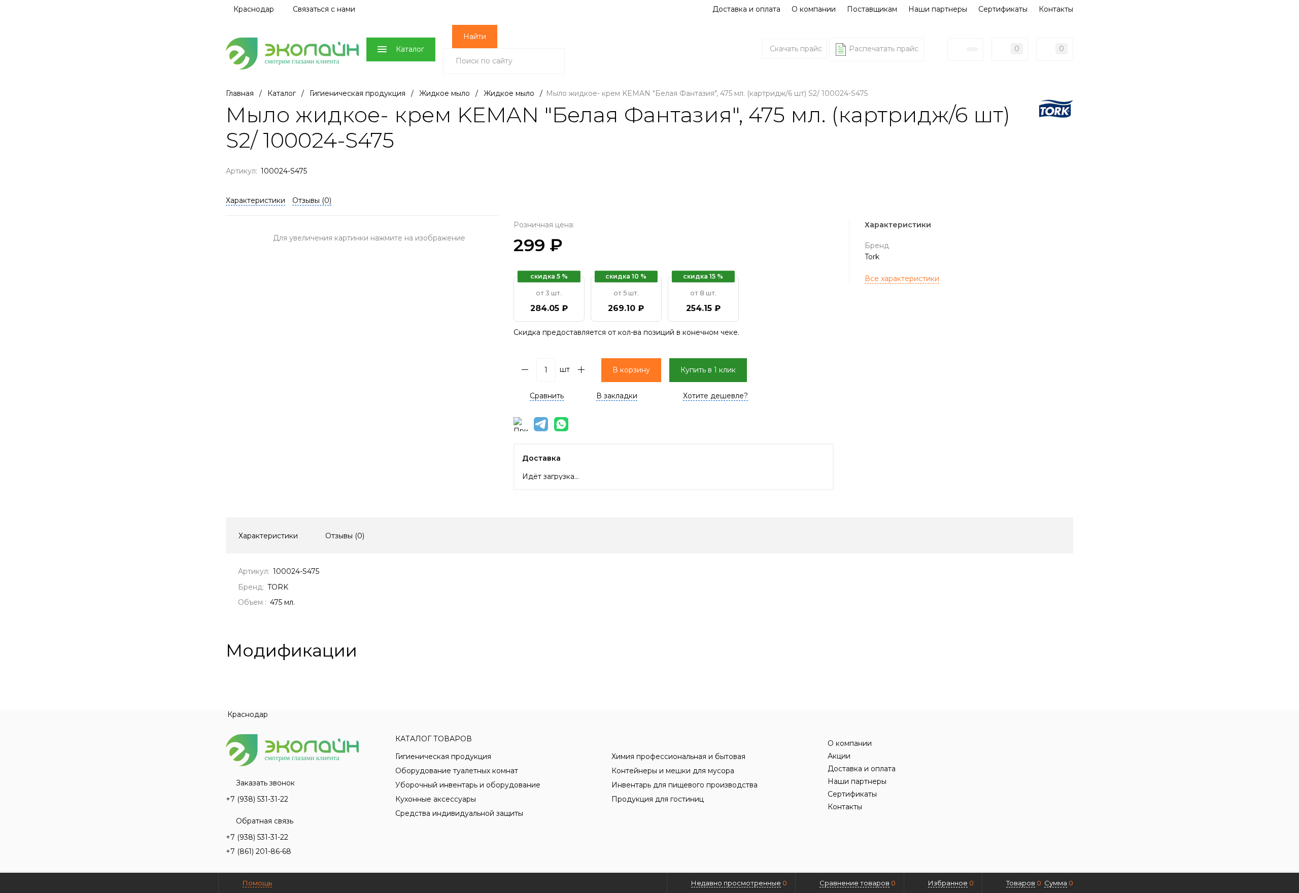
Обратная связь (264, 821)
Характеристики (255, 200)
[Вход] (935, 49)
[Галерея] (1051, 650)
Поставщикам (872, 9)
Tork (872, 256)
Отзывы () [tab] (344, 535)
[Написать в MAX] (521, 424)
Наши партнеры (937, 9)
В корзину (631, 369)
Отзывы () (311, 200)
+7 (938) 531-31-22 (257, 799)
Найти (474, 36)
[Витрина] (1035, 650)
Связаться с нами (324, 9)
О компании (814, 9)
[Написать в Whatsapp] (561, 424)
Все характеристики (902, 278)
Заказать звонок (265, 782)
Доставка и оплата (746, 9)
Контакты (1056, 9)
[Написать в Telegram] (541, 424)
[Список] (1067, 650)
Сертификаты (1003, 9)
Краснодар (252, 9)
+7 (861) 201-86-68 (258, 851)
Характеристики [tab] (268, 535)
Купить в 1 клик (708, 369)
